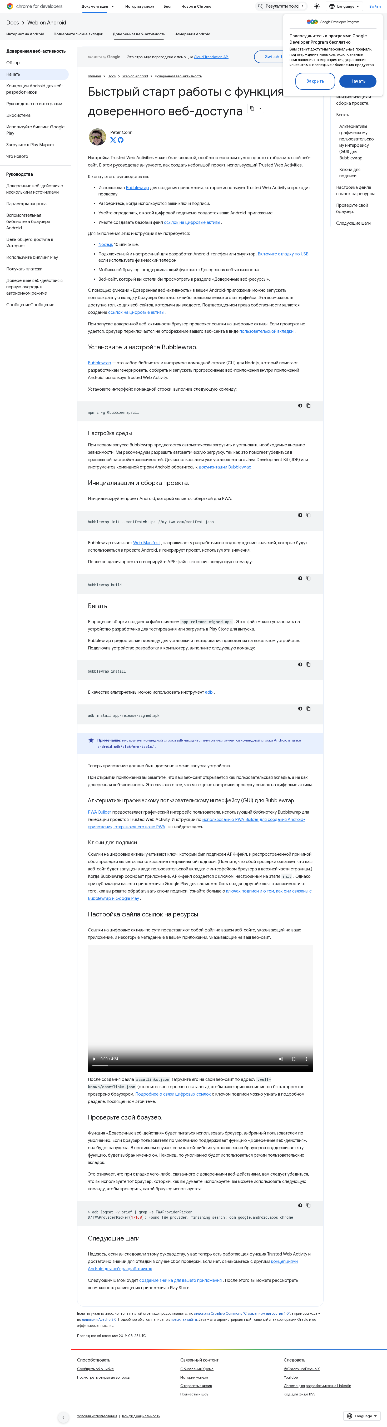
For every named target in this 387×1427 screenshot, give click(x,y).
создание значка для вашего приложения (180, 1280)
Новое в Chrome (196, 6)
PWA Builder (99, 812)
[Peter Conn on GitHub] (120, 141)
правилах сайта (184, 1319)
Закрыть (315, 81)
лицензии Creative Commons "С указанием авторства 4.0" (242, 1313)
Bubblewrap (137, 187)
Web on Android (46, 22)
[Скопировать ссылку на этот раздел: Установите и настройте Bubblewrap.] (202, 348)
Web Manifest (146, 543)
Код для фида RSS (299, 1394)
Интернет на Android (25, 34)
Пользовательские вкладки (78, 34)
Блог (168, 6)
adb (209, 692)
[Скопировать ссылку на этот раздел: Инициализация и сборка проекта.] (194, 483)
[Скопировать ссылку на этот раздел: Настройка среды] (137, 434)
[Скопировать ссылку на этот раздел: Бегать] (112, 606)
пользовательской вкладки (267, 331)
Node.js (105, 244)
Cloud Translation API (211, 56)
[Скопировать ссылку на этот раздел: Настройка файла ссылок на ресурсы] (203, 915)
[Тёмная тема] (300, 405)
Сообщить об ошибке (95, 1369)
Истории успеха (139, 6)
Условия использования (97, 1416)
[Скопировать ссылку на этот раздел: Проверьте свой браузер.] (167, 1118)
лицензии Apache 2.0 (99, 1319)
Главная (94, 76)
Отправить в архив (196, 1385)
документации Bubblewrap (225, 467)
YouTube (291, 1377)
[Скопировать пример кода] (308, 405)
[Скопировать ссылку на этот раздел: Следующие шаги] (145, 1239)
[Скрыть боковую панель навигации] (63, 1417)
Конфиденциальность (141, 1416)
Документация (94, 6)
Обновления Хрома (197, 1369)
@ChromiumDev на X (302, 1369)
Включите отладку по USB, (284, 254)
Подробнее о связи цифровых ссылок (173, 1094)
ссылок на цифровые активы (192, 222)
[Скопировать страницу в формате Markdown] (252, 108)
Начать (357, 81)
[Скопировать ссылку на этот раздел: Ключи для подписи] (142, 843)
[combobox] (281, 6)
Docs (12, 22)
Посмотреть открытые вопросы (103, 1377)
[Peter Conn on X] (113, 141)
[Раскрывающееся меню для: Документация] (114, 6)
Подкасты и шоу (194, 1394)
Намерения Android (192, 34)
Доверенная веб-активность (139, 34)
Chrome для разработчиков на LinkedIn (317, 1385)
